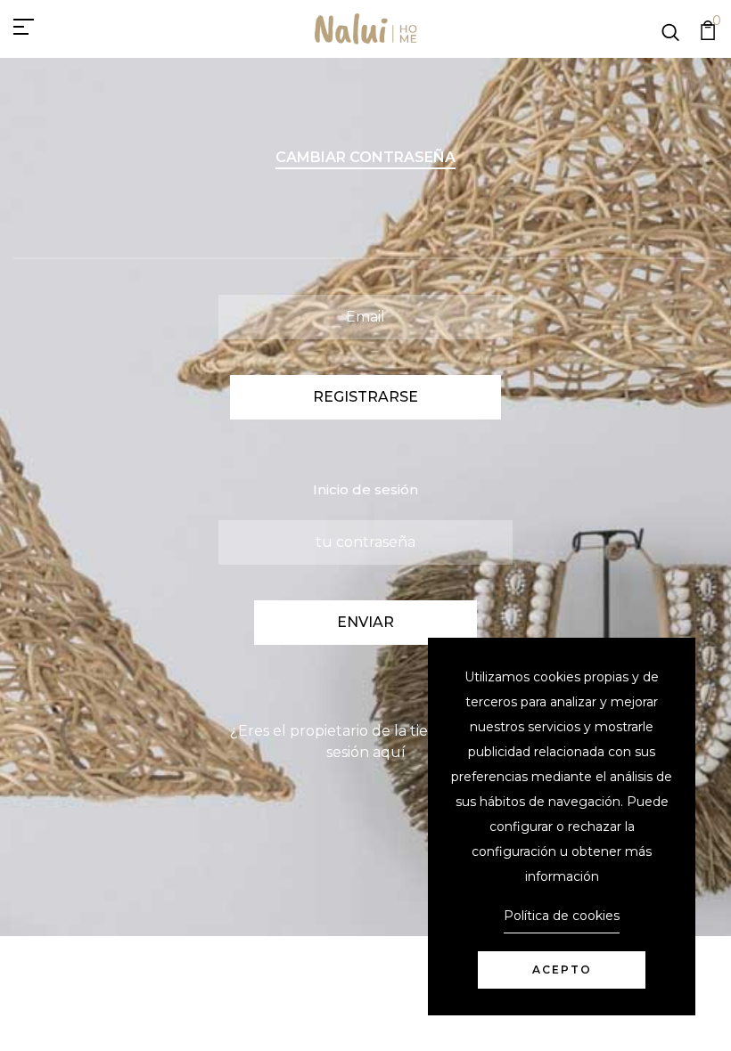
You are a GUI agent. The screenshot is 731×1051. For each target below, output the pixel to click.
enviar (365, 622)
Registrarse (365, 396)
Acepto (562, 969)
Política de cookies (562, 916)
